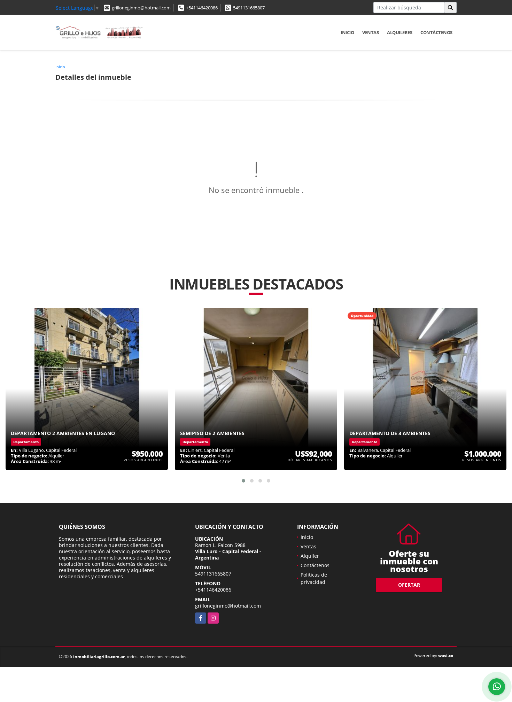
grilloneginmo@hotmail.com (141, 8)
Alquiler (310, 556)
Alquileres (399, 32)
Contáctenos (436, 32)
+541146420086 (202, 8)
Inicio (347, 32)
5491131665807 (249, 8)
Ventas (370, 32)
